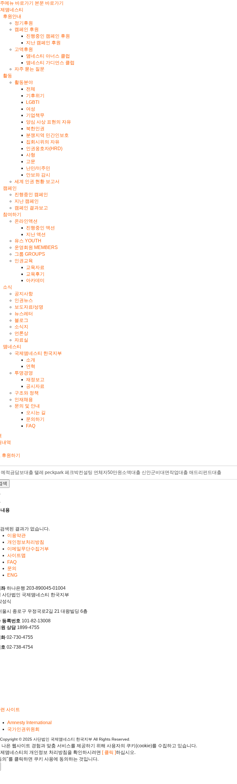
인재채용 (23, 399)
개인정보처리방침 (25, 542)
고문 (30, 161)
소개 (30, 359)
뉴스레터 (23, 313)
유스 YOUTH (27, 240)
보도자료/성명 (28, 307)
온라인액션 (26, 221)
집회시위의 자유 (43, 141)
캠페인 (10, 188)
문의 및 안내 (27, 405)
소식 (7, 287)
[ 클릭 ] (109, 752)
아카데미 (35, 280)
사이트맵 (16, 555)
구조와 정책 (26, 392)
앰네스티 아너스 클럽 (48, 56)
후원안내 (12, 16)
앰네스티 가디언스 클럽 (50, 62)
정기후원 (23, 23)
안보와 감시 (38, 174)
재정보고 (35, 379)
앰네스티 (12, 346)
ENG (12, 575)
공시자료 (35, 386)
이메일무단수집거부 (28, 548)
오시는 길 (36, 412)
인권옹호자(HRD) (44, 148)
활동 (7, 75)
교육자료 (35, 267)
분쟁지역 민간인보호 (47, 135)
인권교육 (23, 260)
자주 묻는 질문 (29, 69)
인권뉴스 (23, 300)
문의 (11, 568)
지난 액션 (36, 234)
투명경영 (23, 372)
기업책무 (35, 115)
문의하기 (35, 419)
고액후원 (23, 49)
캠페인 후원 (26, 29)
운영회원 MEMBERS (36, 247)
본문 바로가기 (49, 3)
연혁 (30, 366)
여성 (30, 108)
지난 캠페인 (26, 201)
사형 (30, 154)
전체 (30, 88)
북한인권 (35, 128)
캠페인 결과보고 (31, 207)
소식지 (21, 326)
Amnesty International (29, 722)
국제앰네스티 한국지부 (38, 353)
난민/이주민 (38, 168)
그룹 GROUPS (29, 254)
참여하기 (12, 214)
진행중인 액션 (40, 227)
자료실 (21, 339)
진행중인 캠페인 (31, 194)
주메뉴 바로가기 (17, 3)
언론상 (21, 333)
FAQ (30, 425)
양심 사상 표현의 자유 (48, 121)
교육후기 (35, 274)
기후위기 (35, 95)
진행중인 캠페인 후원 (48, 36)
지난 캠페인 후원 (43, 42)
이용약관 (16, 535)
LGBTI (32, 102)
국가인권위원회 (23, 729)
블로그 (21, 320)
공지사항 (23, 293)
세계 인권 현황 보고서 (37, 181)
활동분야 (23, 82)
